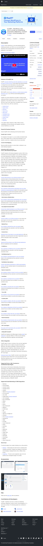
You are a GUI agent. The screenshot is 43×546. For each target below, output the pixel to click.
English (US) (40, 64)
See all (40, 97)
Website (2, 52)
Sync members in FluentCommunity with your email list (11, 319)
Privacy (2, 524)
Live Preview (39, 31)
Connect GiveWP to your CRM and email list (9, 218)
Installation (15, 38)
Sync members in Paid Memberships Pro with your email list (12, 256)
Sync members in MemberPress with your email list (11, 226)
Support (40, 38)
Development (22, 38)
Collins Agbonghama (7, 511)
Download (32, 31)
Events (34, 520)
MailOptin (4, 447)
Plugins (13, 522)
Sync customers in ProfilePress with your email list (10, 248)
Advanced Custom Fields (6, 355)
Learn (23, 519)
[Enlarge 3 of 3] (26, 474)
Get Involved (35, 519)
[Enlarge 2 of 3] (26, 462)
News (2, 520)
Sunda (5, 538)
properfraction (19, 508)
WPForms (4, 109)
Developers (24, 522)
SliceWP (23, 334)
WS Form (4, 118)
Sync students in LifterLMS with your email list (10, 286)
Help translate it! (30, 7)
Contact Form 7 (6, 106)
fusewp (9, 35)
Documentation (8, 52)
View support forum (33, 107)
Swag (34, 524)
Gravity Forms (5, 107)
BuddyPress (4, 533)
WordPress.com (4, 528)
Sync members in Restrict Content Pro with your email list (12, 272)
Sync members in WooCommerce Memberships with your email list (14, 199)
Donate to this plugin (34, 117)
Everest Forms (5, 117)
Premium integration (11, 391)
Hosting (2, 522)
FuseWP (2, 45)
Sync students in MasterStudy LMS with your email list (11, 307)
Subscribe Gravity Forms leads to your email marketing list (12, 234)
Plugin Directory (4, 4)
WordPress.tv (25, 524)
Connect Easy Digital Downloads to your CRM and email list (12, 209)
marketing (40, 73)
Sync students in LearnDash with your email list (10, 278)
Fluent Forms (5, 110)
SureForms (5, 120)
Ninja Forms (5, 112)
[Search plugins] (12, 11)
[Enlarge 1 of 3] (12, 462)
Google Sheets (39, 69)
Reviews (8, 38)
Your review (32, 97)
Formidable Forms (6, 114)
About (2, 519)
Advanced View (33, 78)
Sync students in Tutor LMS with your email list (10, 294)
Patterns (13, 524)
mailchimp (40, 71)
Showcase (14, 519)
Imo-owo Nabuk (20, 511)
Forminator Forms (6, 115)
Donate (34, 522)
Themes (13, 520)
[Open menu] (41, 1)
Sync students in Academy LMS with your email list (11, 300)
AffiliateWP (3, 335)
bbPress (3, 531)
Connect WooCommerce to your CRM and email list (11, 177)
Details (3, 38)
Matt (2, 529)
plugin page (9, 495)
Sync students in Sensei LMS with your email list (10, 313)
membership (40, 75)
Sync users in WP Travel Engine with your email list (11, 327)
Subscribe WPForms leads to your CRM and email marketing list (13, 242)
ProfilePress (5, 454)
